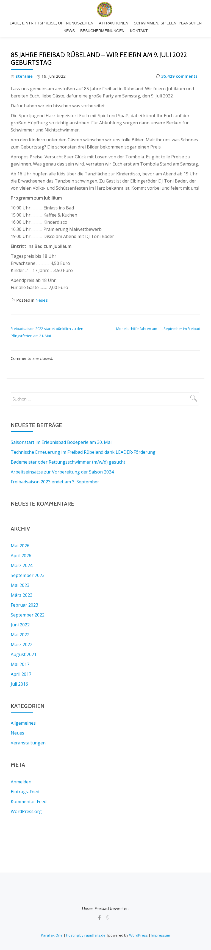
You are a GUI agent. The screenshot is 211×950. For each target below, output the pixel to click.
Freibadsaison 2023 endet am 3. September (55, 482)
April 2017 (21, 674)
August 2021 (24, 654)
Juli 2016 (19, 684)
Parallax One (52, 935)
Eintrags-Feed (25, 792)
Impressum (160, 935)
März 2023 (21, 595)
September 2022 (28, 615)
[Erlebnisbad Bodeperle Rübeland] (105, 9)
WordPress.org (26, 811)
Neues (41, 300)
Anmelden (21, 782)
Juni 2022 (20, 625)
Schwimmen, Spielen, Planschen (168, 23)
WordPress (138, 935)
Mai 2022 (20, 635)
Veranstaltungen (28, 743)
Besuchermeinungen (102, 31)
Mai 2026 (20, 546)
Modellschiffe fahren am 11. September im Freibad (158, 328)
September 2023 (28, 575)
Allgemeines (23, 723)
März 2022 (21, 644)
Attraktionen (113, 23)
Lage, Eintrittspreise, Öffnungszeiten (51, 23)
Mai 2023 (20, 585)
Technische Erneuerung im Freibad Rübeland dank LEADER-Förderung (83, 452)
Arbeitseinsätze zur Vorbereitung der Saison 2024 (62, 472)
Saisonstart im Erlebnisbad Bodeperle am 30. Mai (61, 442)
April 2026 (21, 556)
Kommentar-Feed (28, 801)
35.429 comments (179, 76)
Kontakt (139, 31)
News (69, 31)
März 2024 (21, 565)
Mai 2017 (20, 664)
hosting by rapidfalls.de (86, 935)
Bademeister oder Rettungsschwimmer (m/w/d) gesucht (68, 462)
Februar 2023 (24, 605)
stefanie (24, 76)
